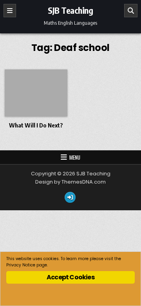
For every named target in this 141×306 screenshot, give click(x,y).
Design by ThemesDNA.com (70, 182)
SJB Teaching (70, 10)
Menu (74, 157)
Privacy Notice (20, 265)
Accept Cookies (70, 277)
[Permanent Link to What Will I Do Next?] (36, 93)
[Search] (130, 10)
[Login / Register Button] (70, 197)
